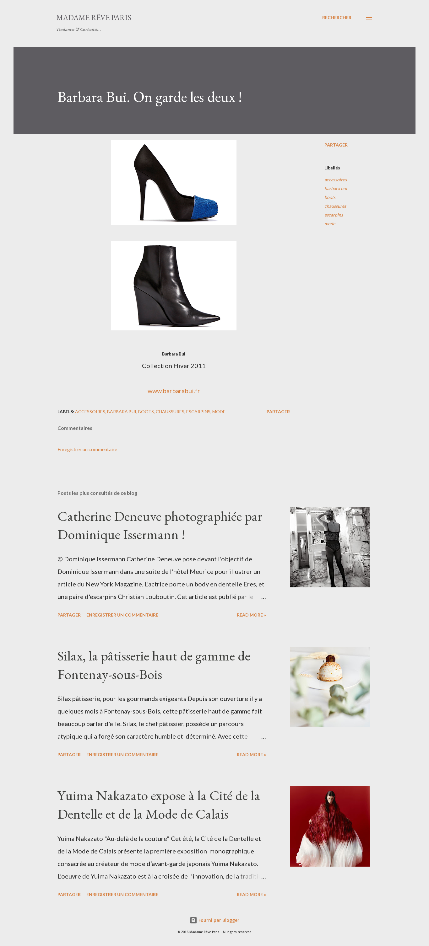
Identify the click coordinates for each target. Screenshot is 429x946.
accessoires (335, 179)
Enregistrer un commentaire (87, 449)
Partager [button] (336, 144)
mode (329, 223)
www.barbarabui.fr (174, 390)
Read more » (251, 614)
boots (329, 197)
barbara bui (335, 188)
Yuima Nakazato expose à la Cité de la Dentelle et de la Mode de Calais (158, 804)
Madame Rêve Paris (93, 17)
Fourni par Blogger (218, 920)
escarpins (333, 214)
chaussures (335, 206)
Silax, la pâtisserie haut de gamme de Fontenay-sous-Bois (153, 665)
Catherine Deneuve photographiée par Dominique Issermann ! (159, 525)
